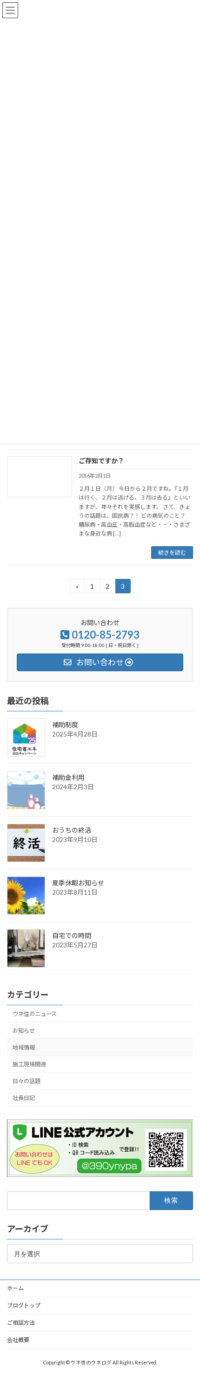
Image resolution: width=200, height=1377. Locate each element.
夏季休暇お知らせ (78, 883)
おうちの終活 (71, 830)
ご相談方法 (21, 1322)
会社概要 (18, 1339)
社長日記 (24, 1098)
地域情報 (24, 1047)
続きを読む (172, 552)
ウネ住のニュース (35, 1013)
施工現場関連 (29, 1064)
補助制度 (65, 725)
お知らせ (24, 1030)
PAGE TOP (185, 1326)
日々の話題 (26, 1081)
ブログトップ (23, 1305)
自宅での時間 (71, 935)
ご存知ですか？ (101, 461)
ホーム (15, 1288)
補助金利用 (68, 777)
